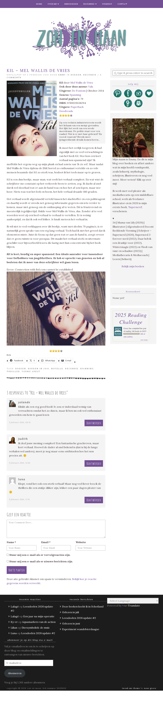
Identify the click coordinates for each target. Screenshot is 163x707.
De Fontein (78, 90)
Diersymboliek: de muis (36, 627)
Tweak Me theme (131, 688)
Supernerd (135, 207)
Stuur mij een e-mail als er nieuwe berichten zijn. (41, 561)
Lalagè (15, 606)
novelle (57, 368)
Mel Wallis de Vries (81, 82)
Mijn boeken (71, 4)
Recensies (89, 4)
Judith (23, 439)
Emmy (62, 75)
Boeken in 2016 (38, 368)
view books (144, 340)
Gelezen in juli (70, 612)
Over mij (53, 4)
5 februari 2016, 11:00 (19, 463)
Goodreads (66, 111)
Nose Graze (150, 688)
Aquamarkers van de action (39, 621)
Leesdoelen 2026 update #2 (38, 633)
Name (11, 542)
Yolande (24, 402)
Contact (122, 4)
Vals (90, 86)
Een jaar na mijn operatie (38, 616)
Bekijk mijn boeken (133, 266)
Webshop (107, 4)
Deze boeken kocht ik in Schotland (82, 606)
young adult (31, 371)
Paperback (77, 106)
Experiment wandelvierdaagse (80, 629)
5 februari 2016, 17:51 (19, 499)
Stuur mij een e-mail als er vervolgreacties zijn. (40, 554)
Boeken (76, 75)
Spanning (75, 94)
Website (81, 542)
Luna (21, 479)
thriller (13, 371)
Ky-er (14, 621)
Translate (134, 605)
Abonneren (14, 673)
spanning (87, 368)
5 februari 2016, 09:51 (20, 422)
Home (39, 4)
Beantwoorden (93, 423)
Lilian (14, 627)
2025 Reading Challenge (131, 318)
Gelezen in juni (71, 623)
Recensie (89, 75)
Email (45, 542)
